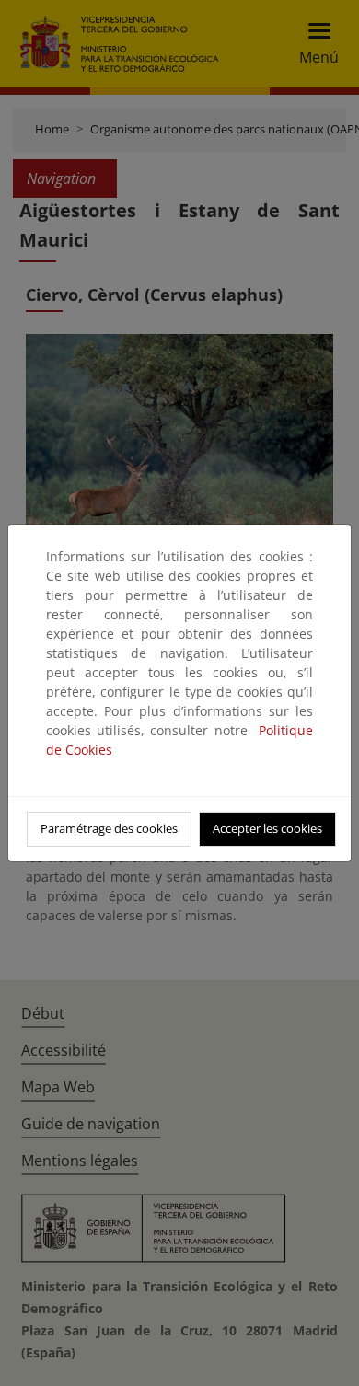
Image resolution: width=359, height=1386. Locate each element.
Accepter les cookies (267, 828)
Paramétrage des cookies (109, 828)
